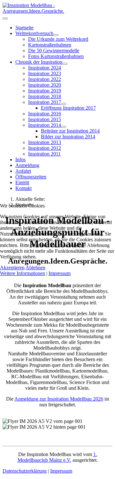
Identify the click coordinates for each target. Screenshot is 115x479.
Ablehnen (35, 267)
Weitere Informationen (22, 273)
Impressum (60, 273)
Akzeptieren (12, 267)
